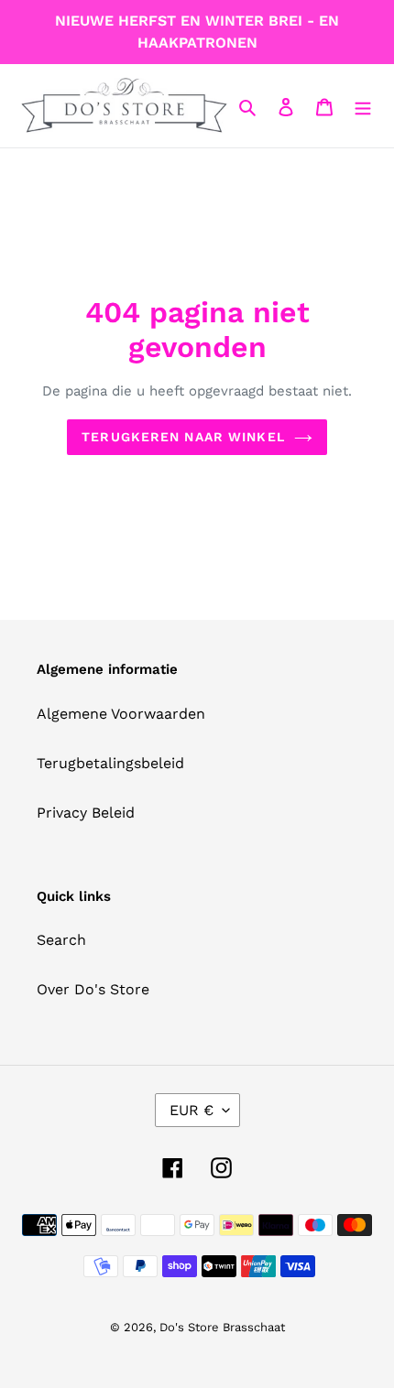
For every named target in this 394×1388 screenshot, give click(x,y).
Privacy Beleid (86, 812)
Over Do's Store (93, 989)
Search (61, 940)
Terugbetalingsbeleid (110, 763)
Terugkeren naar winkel (183, 436)
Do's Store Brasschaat (222, 1327)
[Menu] (363, 106)
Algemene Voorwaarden (121, 713)
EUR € (191, 1110)
